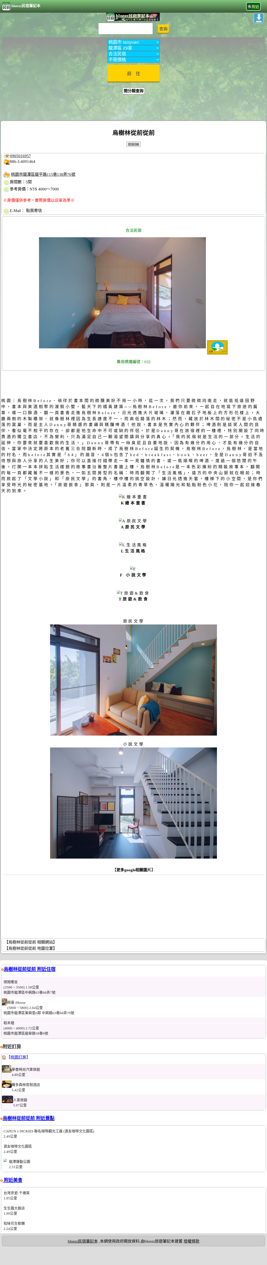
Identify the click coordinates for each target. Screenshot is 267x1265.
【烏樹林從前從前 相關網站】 (30, 942)
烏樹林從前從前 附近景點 (28, 1118)
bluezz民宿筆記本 (25, 6)
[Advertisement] (133, 108)
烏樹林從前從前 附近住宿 (29, 969)
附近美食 (12, 1180)
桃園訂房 (18, 1057)
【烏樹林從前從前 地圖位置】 (30, 948)
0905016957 (20, 156)
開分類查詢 (134, 91)
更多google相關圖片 (133, 870)
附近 (255, 7)
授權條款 (191, 1241)
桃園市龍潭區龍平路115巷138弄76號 (43, 174)
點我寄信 (34, 210)
